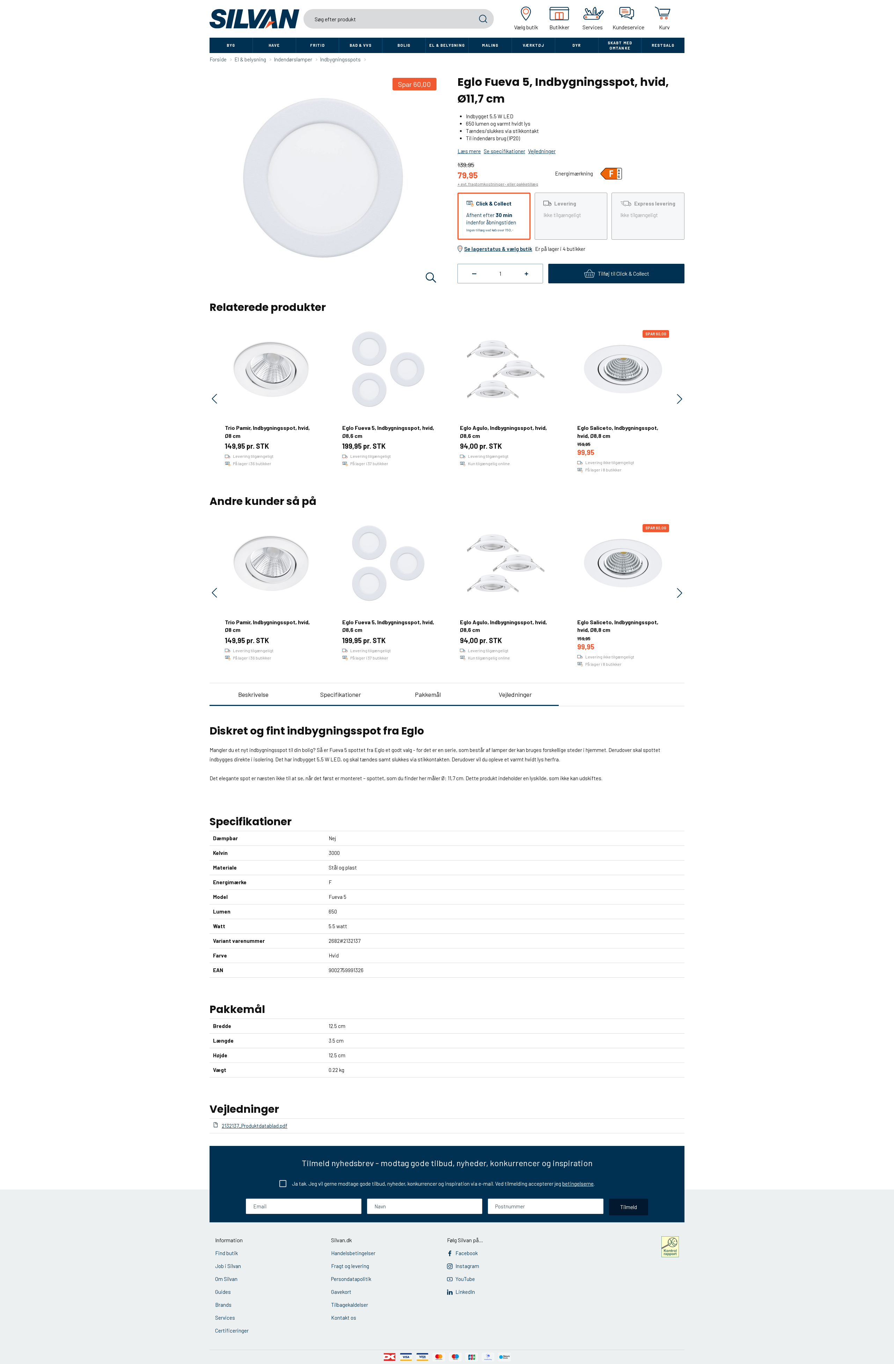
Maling (490, 45)
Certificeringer (232, 1330)
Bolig (404, 45)
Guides (223, 1292)
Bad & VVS (361, 45)
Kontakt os (343, 1317)
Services (225, 1317)
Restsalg (663, 45)
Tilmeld (628, 1206)
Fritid (317, 45)
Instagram (467, 1266)
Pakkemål (428, 694)
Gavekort (341, 1292)
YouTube (465, 1279)
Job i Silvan (228, 1266)
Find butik (226, 1253)
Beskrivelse (253, 694)
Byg (231, 45)
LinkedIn (465, 1292)
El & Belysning (446, 45)
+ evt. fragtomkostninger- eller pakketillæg (497, 183)
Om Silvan (226, 1279)
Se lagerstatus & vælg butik (498, 249)
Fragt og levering (350, 1266)
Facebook (466, 1253)
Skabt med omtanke (620, 45)
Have (274, 45)
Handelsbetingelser (353, 1253)
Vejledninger (515, 694)
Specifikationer (340, 694)
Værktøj (533, 45)
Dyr (576, 45)
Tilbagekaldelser (349, 1305)
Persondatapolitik (351, 1279)
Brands (223, 1305)
